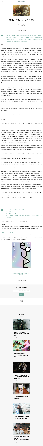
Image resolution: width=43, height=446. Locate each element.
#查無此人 (18, 273)
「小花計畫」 (8, 35)
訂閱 (21, 294)
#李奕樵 (21, 273)
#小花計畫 (25, 273)
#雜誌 (23, 274)
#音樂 (28, 273)
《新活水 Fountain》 (25, 35)
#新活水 (14, 273)
